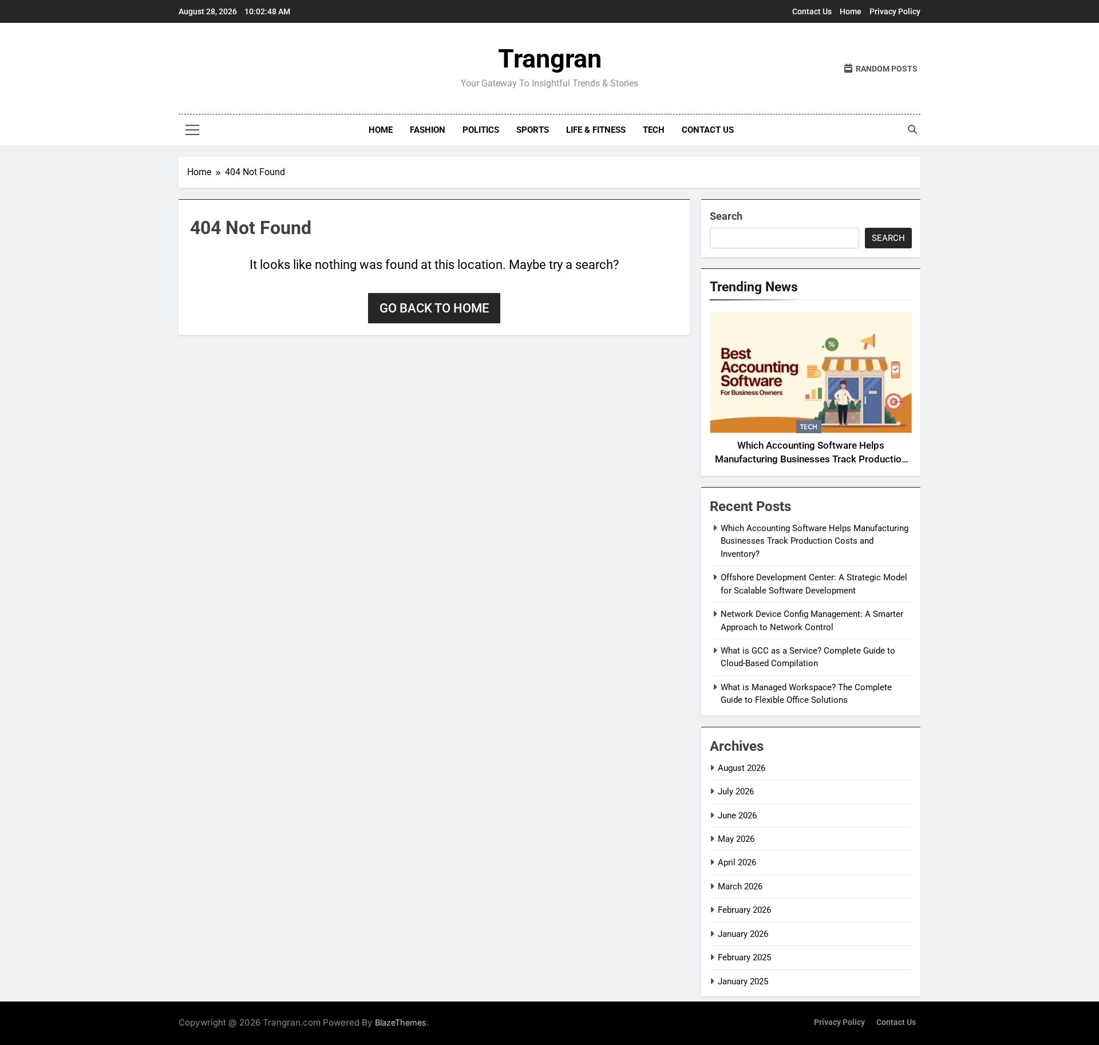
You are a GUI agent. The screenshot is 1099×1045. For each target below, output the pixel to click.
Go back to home (434, 308)
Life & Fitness (596, 130)
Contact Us (812, 11)
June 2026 (737, 815)
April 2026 (737, 862)
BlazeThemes (400, 1022)
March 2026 (740, 886)
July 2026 (736, 791)
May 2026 (736, 839)
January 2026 (743, 934)
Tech (654, 130)
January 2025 (743, 981)
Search (726, 216)
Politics (480, 130)
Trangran (550, 58)
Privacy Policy (894, 11)
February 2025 (744, 957)
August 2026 (741, 768)
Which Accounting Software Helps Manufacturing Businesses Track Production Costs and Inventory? (811, 460)
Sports (532, 130)
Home (850, 11)
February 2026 (744, 910)
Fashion (427, 130)
